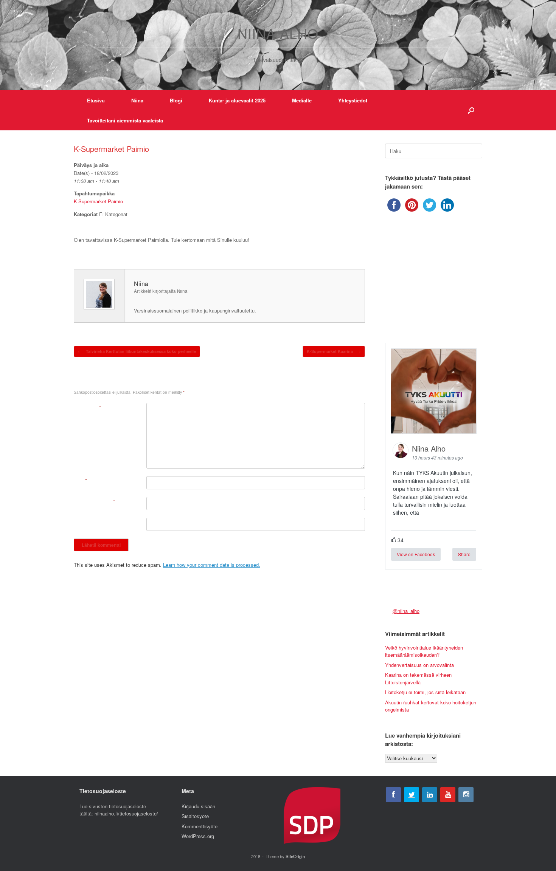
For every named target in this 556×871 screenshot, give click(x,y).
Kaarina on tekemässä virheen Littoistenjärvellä (418, 678)
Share (464, 554)
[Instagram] (466, 794)
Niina (137, 100)
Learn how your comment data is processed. (211, 564)
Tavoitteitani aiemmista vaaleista (125, 120)
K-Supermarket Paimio (98, 201)
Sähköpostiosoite (94, 501)
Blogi (176, 100)
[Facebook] (393, 794)
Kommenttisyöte (199, 826)
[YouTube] (447, 794)
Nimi (80, 480)
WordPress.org (198, 836)
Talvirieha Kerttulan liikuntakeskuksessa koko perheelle (137, 351)
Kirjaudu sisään (198, 806)
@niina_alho (406, 610)
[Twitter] (411, 794)
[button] (471, 110)
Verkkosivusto (89, 522)
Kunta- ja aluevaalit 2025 (237, 100)
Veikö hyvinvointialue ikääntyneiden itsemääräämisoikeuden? (424, 651)
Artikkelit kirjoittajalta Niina (161, 291)
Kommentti (87, 407)
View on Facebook (416, 554)
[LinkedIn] (429, 794)
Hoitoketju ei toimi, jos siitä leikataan (425, 692)
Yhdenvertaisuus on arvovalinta (419, 664)
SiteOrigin (295, 856)
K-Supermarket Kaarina (334, 351)
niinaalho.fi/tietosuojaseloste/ (126, 813)
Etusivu (96, 100)
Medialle (302, 100)
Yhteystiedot (352, 100)
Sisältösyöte (195, 816)
